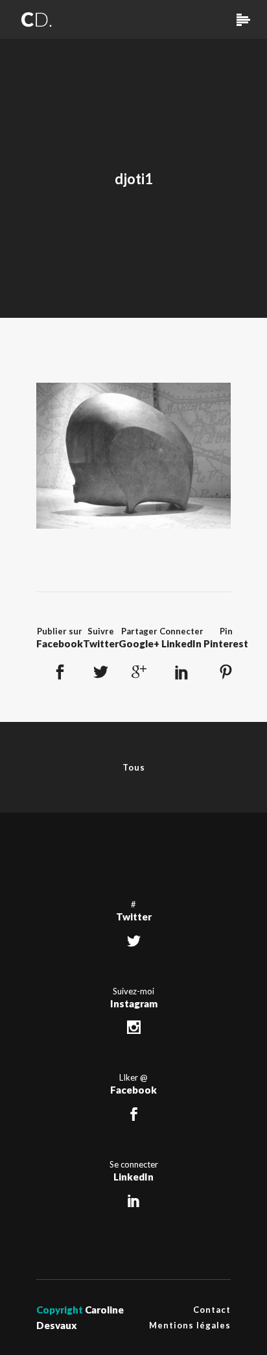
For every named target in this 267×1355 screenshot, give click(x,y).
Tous (133, 767)
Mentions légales (190, 1325)
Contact (212, 1309)
